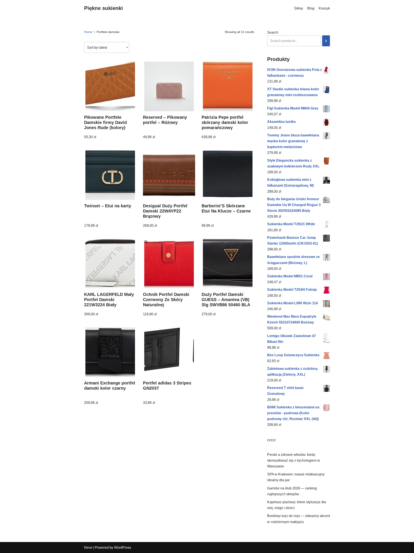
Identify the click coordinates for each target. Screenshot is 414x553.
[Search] (326, 40)
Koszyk (324, 8)
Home (88, 32)
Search (272, 32)
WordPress (122, 547)
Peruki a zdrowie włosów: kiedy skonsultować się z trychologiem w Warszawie (293, 460)
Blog (310, 8)
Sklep (298, 8)
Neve (88, 547)
